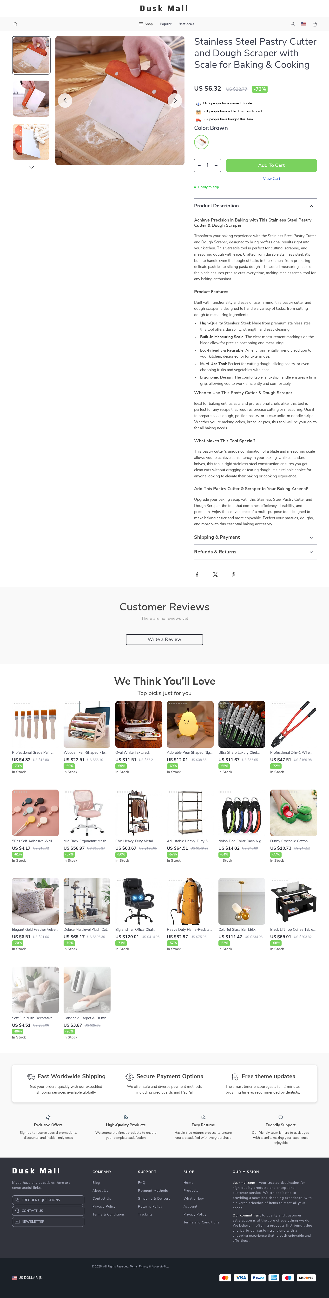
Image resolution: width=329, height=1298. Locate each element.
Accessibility (160, 1266)
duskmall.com (244, 1182)
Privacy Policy (104, 1206)
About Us (100, 1190)
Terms (134, 1266)
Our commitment (247, 1215)
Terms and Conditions (202, 1222)
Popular (165, 24)
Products (191, 1190)
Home (188, 1182)
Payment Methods (153, 1190)
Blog (96, 1182)
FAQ (141, 1182)
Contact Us (101, 1198)
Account (190, 1206)
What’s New (194, 1198)
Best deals (186, 24)
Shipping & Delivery (154, 1198)
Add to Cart (271, 165)
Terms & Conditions (108, 1214)
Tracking (145, 1214)
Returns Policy (150, 1206)
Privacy (143, 1266)
